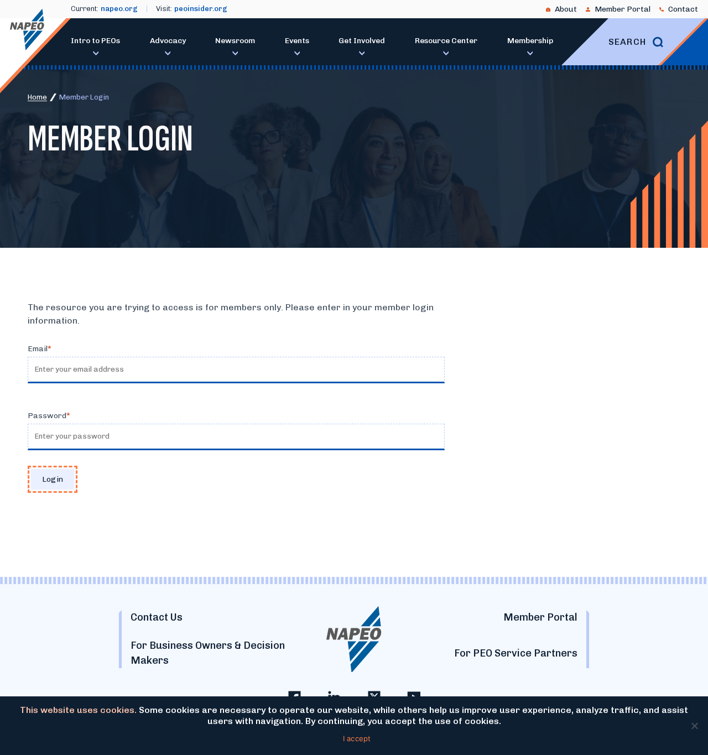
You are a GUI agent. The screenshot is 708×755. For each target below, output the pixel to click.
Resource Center (446, 40)
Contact (683, 9)
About (566, 9)
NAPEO (27, 29)
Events (297, 40)
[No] (694, 725)
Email (38, 348)
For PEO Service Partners (515, 653)
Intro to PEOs (95, 40)
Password (47, 415)
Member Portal (622, 9)
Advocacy (168, 40)
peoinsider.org (200, 8)
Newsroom (235, 40)
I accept (357, 738)
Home (37, 97)
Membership (530, 40)
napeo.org (119, 8)
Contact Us (157, 617)
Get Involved (362, 40)
